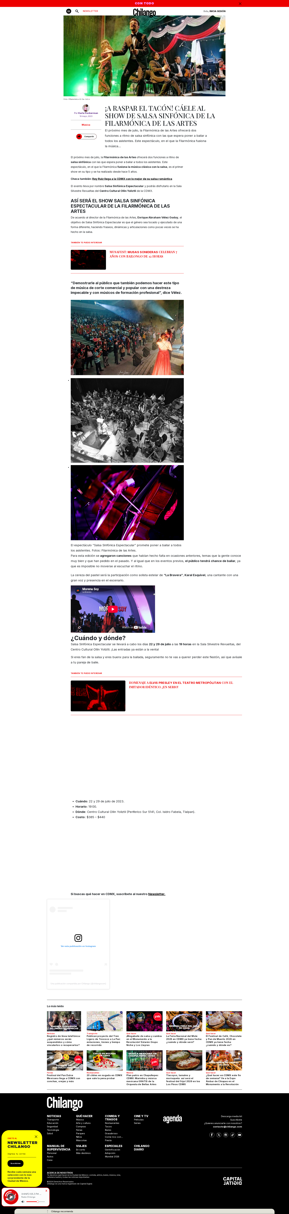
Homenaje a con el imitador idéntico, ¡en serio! (181, 685)
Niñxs (79, 1136)
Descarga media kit (231, 1116)
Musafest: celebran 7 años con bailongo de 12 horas (143, 254)
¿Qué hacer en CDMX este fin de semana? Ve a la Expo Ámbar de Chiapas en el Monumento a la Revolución (223, 1080)
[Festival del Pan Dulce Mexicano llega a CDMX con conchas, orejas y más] (65, 1060)
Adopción (110, 1153)
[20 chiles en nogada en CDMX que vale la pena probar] (105, 1060)
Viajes (81, 1146)
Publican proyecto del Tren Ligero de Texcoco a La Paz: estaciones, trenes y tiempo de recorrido (104, 1040)
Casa (50, 1160)
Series (137, 1123)
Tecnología (53, 1130)
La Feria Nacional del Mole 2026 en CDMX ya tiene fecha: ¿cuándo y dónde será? (184, 1039)
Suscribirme (15, 1163)
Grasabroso (111, 1133)
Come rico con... (114, 1136)
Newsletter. (156, 894)
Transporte (92, 1033)
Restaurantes (93, 1073)
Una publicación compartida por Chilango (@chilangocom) (78, 983)
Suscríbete (236, 1119)
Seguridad (52, 1126)
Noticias (51, 1033)
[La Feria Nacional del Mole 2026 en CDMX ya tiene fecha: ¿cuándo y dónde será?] (184, 1021)
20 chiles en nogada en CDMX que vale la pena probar (104, 1077)
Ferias (50, 1073)
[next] (267, 607)
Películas (139, 1119)
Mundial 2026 (112, 1156)
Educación (52, 1123)
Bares (108, 1130)
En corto (80, 1149)
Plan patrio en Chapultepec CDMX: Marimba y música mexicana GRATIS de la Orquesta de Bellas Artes (142, 1080)
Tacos (108, 1126)
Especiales (113, 1146)
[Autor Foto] (86, 108)
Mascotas (81, 1140)
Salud (50, 1133)
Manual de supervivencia (58, 1147)
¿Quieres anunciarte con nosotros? (223, 1123)
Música (86, 124)
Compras (81, 1126)
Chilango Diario (141, 1147)
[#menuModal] (68, 11)
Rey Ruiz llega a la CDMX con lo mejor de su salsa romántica (132, 178)
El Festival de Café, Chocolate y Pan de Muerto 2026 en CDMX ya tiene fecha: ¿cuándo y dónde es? (224, 1040)
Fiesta (108, 1140)
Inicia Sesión (217, 11)
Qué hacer (131, 1033)
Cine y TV (141, 1116)
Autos (50, 1156)
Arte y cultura (83, 1123)
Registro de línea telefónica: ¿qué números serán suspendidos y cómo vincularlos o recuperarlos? (64, 1040)
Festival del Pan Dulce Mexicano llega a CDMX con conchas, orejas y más (63, 1078)
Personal (51, 1153)
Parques (80, 1133)
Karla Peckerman (88, 113)
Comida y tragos (112, 1117)
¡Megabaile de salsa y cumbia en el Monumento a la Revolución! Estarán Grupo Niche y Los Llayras (144, 1040)
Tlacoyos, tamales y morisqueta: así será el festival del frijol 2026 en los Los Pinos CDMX (183, 1080)
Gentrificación (112, 1149)
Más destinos (83, 1153)
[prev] (21, 607)
